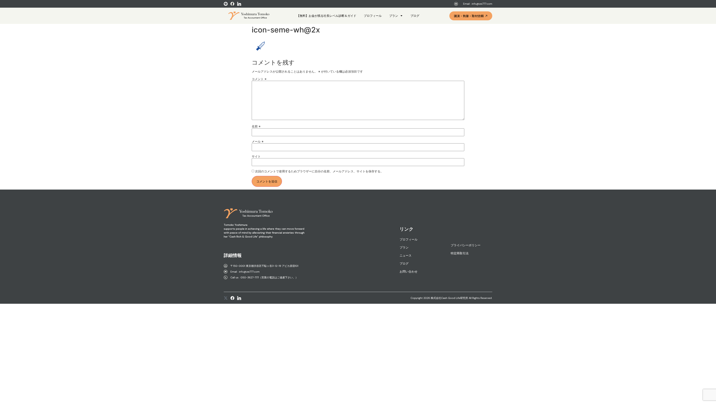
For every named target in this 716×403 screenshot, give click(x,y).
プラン (393, 16)
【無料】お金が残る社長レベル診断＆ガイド (326, 16)
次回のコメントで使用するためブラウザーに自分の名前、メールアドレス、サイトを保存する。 (319, 171)
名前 (256, 126)
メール (257, 141)
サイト (256, 156)
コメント (259, 78)
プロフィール (373, 16)
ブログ (414, 16)
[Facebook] (232, 298)
